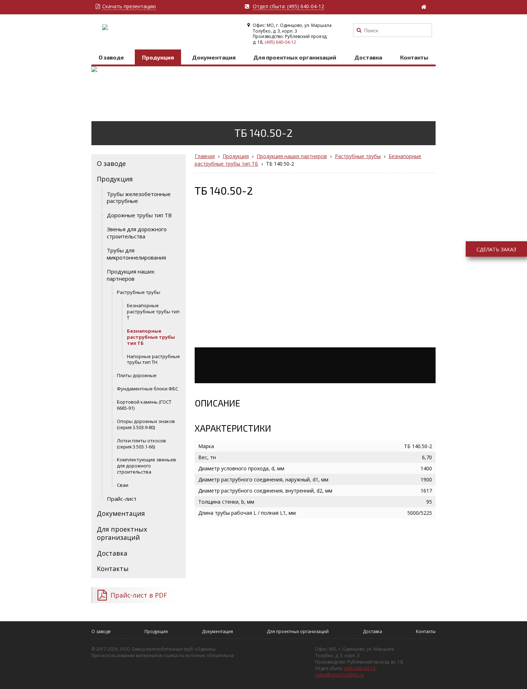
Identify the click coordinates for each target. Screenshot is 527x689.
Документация (214, 57)
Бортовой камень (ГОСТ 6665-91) (144, 405)
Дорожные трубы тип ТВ (139, 215)
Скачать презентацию (129, 7)
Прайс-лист (122, 498)
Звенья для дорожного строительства (137, 232)
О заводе (111, 57)
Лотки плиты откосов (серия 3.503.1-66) (141, 443)
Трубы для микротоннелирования (136, 254)
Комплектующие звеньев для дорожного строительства (146, 465)
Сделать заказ (496, 249)
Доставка (368, 57)
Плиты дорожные (137, 375)
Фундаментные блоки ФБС (147, 388)
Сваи (122, 485)
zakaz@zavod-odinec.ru (339, 675)
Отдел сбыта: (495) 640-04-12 (288, 7)
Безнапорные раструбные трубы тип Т (153, 311)
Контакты (414, 57)
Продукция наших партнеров (131, 275)
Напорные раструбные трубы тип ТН (153, 359)
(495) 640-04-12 (280, 42)
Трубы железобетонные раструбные (139, 197)
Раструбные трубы (138, 292)
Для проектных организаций (294, 57)
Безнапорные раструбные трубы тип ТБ (151, 337)
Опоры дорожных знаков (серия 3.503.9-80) (146, 424)
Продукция (158, 57)
